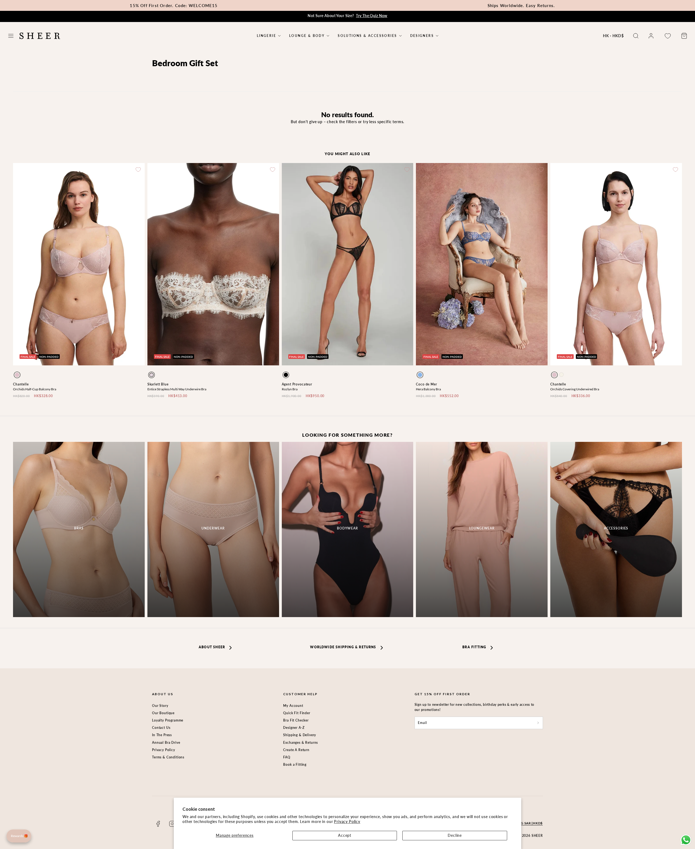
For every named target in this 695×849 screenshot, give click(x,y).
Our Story (160, 706)
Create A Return (296, 750)
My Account (293, 706)
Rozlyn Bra (290, 389)
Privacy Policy (347, 821)
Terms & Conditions (168, 757)
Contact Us (161, 728)
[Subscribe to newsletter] (538, 723)
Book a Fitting (295, 764)
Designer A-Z (293, 728)
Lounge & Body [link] (307, 36)
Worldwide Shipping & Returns (343, 647)
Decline (455, 835)
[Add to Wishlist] (138, 169)
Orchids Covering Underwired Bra (574, 389)
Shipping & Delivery (299, 735)
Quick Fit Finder (296, 713)
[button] (10, 35)
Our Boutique (163, 713)
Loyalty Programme (167, 720)
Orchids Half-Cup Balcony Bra (34, 389)
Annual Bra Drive (166, 743)
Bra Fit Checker (296, 720)
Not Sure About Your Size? (347, 15)
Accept (344, 835)
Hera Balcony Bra (428, 389)
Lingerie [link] (266, 36)
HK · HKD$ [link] (613, 35)
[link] (651, 35)
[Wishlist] (667, 36)
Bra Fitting (474, 647)
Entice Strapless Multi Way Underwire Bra (176, 389)
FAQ (286, 757)
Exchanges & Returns (300, 743)
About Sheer (212, 647)
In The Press (162, 735)
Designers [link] (422, 36)
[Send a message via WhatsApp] (686, 840)
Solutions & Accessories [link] (367, 36)
